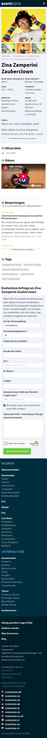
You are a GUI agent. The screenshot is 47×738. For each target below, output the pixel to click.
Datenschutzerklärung (12, 660)
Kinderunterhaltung (10, 274)
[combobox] (23, 365)
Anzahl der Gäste (12, 351)
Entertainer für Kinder (32, 265)
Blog (3, 639)
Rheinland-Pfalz (9, 100)
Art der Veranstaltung (14, 321)
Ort (5, 361)
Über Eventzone (9, 633)
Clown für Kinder (27, 274)
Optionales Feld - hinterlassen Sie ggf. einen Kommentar (23, 416)
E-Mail (7, 381)
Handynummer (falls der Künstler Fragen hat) (20, 394)
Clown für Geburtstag (10, 279)
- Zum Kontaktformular (13, 686)
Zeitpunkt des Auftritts (15, 341)
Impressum (7, 649)
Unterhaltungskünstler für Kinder (15, 269)
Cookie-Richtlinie (10, 646)
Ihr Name (8, 371)
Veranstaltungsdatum (15, 331)
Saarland (5, 104)
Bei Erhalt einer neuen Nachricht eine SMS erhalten (23, 407)
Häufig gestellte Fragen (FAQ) (16, 623)
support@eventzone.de (13, 682)
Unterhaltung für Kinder (11, 265)
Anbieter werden (10, 628)
